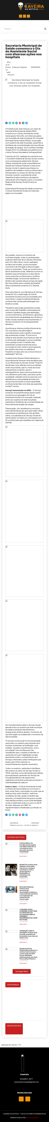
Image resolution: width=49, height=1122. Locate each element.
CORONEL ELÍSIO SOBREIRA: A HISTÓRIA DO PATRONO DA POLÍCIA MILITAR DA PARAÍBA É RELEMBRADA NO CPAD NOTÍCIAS (28, 915)
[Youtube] (27, 1099)
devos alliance (32, 1118)
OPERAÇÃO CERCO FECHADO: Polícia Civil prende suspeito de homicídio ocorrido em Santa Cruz (29, 934)
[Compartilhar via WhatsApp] (13, 123)
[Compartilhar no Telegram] (23, 123)
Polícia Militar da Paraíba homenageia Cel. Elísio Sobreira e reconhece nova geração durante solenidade (28, 847)
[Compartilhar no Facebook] (6, 123)
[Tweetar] (10, 123)
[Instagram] (30, 1028)
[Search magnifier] (45, 29)
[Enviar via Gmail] (20, 123)
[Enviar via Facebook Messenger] (26, 123)
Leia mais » (23, 856)
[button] (22, 971)
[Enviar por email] (16, 123)
